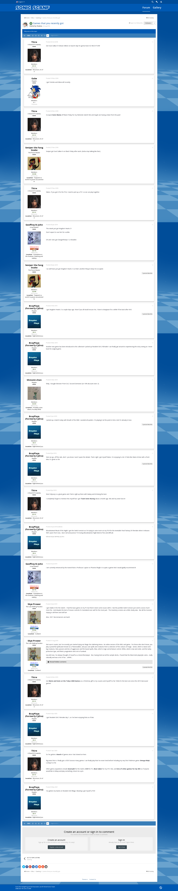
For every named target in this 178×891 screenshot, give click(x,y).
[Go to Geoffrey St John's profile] (34, 238)
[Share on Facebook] (26, 866)
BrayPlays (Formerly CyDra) (34, 307)
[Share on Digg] (33, 866)
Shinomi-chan (34, 380)
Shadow (39, 26)
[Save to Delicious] (36, 866)
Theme (84, 879)
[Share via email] (46, 866)
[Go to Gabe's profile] (34, 91)
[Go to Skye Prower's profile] (34, 617)
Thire (34, 42)
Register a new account (56, 847)
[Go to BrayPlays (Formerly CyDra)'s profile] (34, 321)
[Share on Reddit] (39, 866)
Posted (52, 42)
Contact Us (92, 879)
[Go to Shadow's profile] (25, 24)
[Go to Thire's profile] (34, 55)
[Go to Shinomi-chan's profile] (34, 393)
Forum (146, 7)
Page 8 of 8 (54, 35)
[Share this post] (152, 42)
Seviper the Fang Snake (34, 148)
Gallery (157, 7)
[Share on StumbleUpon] (42, 866)
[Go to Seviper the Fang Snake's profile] (34, 163)
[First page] (24, 35)
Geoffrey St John (34, 224)
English (20, 2)
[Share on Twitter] (23, 866)
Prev (28, 35)
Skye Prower (34, 604)
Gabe (34, 78)
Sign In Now (121, 847)
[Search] (152, 2)
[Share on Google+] (30, 866)
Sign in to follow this (136, 23)
